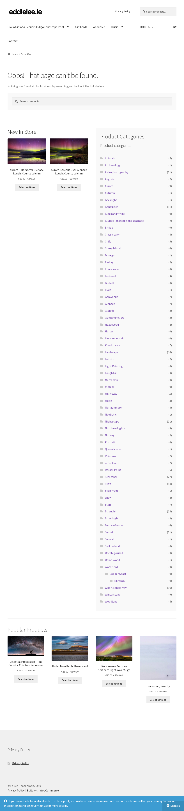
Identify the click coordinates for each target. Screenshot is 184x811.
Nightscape (112, 421)
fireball (109, 283)
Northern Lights (115, 428)
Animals (110, 158)
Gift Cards (81, 27)
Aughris (109, 179)
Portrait (110, 442)
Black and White (115, 213)
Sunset (109, 532)
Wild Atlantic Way (115, 587)
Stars (108, 504)
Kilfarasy (119, 580)
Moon (108, 400)
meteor (109, 386)
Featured (110, 276)
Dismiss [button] (175, 805)
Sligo (108, 484)
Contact (13, 41)
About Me (99, 27)
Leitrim (109, 359)
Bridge (109, 227)
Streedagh (111, 518)
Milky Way (111, 393)
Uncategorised (114, 553)
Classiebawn (112, 234)
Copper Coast (118, 573)
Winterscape (112, 594)
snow (108, 497)
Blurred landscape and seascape (124, 220)
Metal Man (111, 380)
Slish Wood (111, 490)
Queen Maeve (113, 449)
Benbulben (111, 206)
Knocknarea (112, 345)
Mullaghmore (113, 407)
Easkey (109, 262)
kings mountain (114, 338)
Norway (109, 435)
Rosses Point (113, 470)
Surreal (109, 539)
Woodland (111, 601)
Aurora (109, 186)
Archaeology (112, 165)
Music (114, 27)
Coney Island (113, 248)
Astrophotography (116, 172)
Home (15, 54)
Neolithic (110, 414)
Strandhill (111, 511)
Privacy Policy (122, 11)
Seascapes (111, 477)
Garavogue (111, 297)
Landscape (111, 352)
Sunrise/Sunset (114, 525)
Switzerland (112, 546)
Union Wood (112, 560)
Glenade (110, 304)
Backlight (111, 200)
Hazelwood (112, 324)
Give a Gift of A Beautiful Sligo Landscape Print (36, 27)
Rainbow (110, 456)
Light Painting (114, 366)
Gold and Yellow (114, 317)
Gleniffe (109, 310)
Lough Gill (111, 373)
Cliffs (108, 241)
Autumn (110, 193)
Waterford (111, 567)
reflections (112, 463)
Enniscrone (112, 269)
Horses (109, 331)
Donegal (110, 255)
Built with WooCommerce (43, 790)
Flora (108, 290)
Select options (27, 187)
